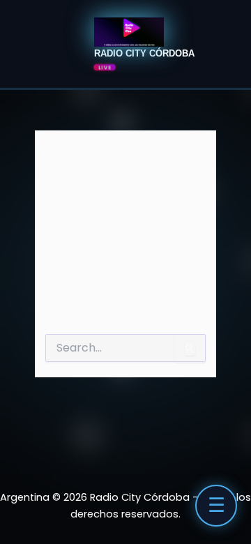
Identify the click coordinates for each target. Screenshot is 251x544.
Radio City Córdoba (144, 53)
